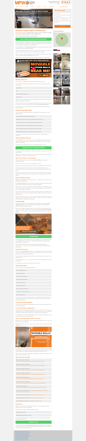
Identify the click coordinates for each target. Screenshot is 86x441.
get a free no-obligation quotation (33, 39)
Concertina (51, 6)
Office (21, 6)
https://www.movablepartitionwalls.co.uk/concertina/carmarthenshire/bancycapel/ (31, 387)
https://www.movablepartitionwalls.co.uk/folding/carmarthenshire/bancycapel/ (30, 369)
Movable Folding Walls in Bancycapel (22, 435)
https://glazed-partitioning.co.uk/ (35, 400)
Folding (32, 6)
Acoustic (39, 6)
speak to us (33, 422)
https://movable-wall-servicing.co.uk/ (37, 397)
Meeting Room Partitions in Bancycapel (22, 432)
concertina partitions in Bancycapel (28, 196)
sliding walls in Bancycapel (27, 163)
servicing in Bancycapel (28, 259)
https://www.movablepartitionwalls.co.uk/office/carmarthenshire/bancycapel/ (30, 361)
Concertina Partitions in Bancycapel (21, 438)
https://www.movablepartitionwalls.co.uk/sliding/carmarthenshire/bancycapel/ (30, 365)
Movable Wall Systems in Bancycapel (22, 431)
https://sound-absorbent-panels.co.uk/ (38, 394)
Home (17, 6)
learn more (33, 236)
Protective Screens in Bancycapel (21, 439)
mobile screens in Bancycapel (23, 245)
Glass (45, 6)
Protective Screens (63, 6)
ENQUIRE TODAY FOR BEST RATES (33, 147)
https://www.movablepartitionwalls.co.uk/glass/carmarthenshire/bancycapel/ (30, 378)
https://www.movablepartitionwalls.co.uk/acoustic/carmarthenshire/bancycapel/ (30, 374)
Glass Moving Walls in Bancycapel (21, 437)
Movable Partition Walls (20, 32)
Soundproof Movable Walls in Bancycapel (23, 436)
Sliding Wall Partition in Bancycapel (21, 433)
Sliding (26, 6)
